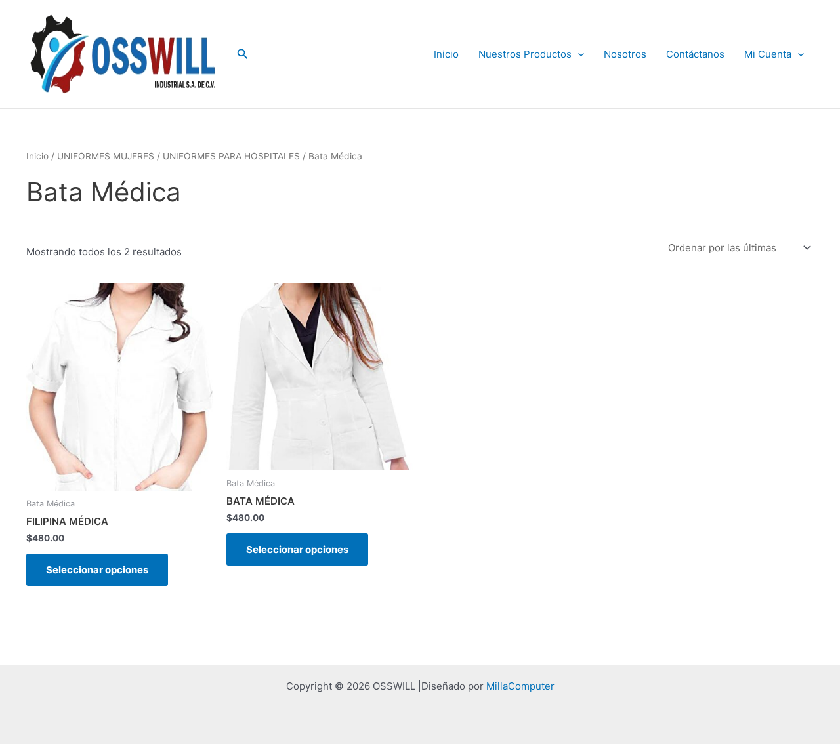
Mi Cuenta (767, 54)
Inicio (446, 54)
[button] (243, 54)
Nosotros (625, 54)
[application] (578, 54)
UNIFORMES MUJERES (105, 156)
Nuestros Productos (525, 54)
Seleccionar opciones (97, 570)
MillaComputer (520, 686)
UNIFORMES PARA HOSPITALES (231, 156)
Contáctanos (695, 54)
